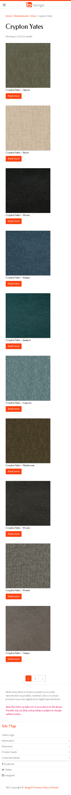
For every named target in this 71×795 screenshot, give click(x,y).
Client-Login (8, 735)
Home (9, 16)
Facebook (8, 764)
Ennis (33, 16)
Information (8, 740)
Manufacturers (21, 16)
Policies (54, 787)
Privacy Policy (41, 787)
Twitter (8, 769)
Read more (13, 96)
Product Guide (9, 752)
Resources (7, 746)
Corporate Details (11, 757)
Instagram (9, 775)
